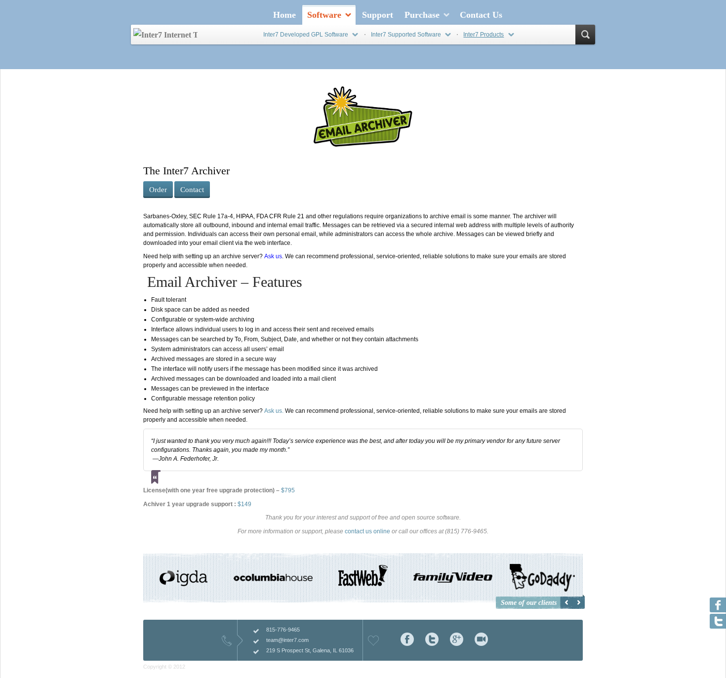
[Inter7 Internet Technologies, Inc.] (165, 34)
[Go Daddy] (542, 578)
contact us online (367, 531)
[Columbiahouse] (273, 578)
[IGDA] (183, 580)
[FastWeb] (363, 582)
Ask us (273, 256)
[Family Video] (452, 578)
